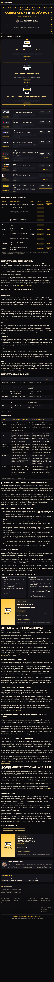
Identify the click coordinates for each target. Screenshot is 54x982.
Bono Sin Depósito (5, 898)
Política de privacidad (32, 898)
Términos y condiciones (33, 900)
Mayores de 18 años (45, 900)
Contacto (43, 902)
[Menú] (51, 2)
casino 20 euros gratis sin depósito (25, 285)
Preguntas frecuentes (46, 907)
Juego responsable (18, 902)
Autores (16, 900)
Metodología (17, 898)
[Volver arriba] (50, 978)
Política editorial (44, 905)
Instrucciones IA (44, 911)
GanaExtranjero (18, 918)
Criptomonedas (4, 905)
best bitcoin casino (33, 880)
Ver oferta (49, 204)
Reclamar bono (24, 618)
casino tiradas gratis (34, 878)
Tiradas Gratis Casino (6, 900)
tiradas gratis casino (17, 710)
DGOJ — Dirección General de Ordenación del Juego (14, 828)
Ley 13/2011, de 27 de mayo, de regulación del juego (14, 830)
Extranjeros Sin (4, 902)
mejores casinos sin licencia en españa (12, 880)
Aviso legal (30, 902)
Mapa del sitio (44, 909)
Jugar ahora (27, 59)
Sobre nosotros (44, 898)
